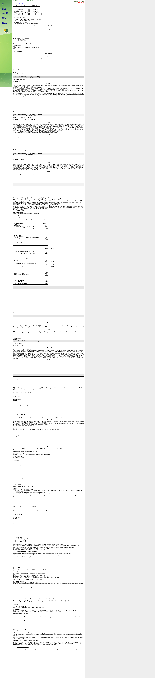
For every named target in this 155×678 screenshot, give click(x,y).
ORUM (3, 7)
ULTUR (3, 16)
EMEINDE (4, 9)
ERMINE (3, 21)
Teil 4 (23, 3)
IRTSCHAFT (4, 25)
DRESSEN (4, 5)
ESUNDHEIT (4, 11)
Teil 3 (20, 3)
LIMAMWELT (5, 14)
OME (3, 3)
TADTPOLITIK (4, 19)
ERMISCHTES (4, 23)
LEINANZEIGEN (5, 13)
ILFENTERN (5, 12)
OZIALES (3, 17)
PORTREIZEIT (5, 18)
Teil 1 (14, 3)
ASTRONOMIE (4, 8)
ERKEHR (3, 22)
